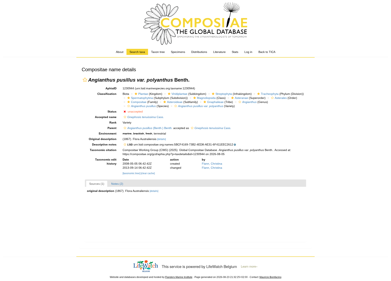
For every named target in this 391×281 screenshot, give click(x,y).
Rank (112, 122)
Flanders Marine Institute (178, 277)
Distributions (199, 52)
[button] (85, 79)
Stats (235, 52)
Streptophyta (223, 93)
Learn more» (249, 266)
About (119, 52)
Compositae (138, 102)
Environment (107, 133)
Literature (219, 52)
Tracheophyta (270, 93)
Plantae (143, 93)
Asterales (281, 97)
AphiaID (110, 88)
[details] (161, 139)
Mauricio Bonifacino (270, 277)
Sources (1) (96, 183)
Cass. (145, 117)
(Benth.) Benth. (149, 128)
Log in (248, 52)
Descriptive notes (104, 144)
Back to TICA (266, 52)
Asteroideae (174, 102)
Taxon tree (158, 52)
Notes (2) (117, 183)
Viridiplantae (179, 93)
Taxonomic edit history (105, 161)
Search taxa (137, 52)
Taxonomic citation (103, 150)
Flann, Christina (212, 163)
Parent (112, 128)
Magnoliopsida (206, 97)
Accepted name (105, 117)
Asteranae (241, 97)
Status (112, 111)
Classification (106, 93)
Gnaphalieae (215, 102)
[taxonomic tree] (132, 173)
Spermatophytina (142, 97)
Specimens (178, 52)
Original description (102, 139)
